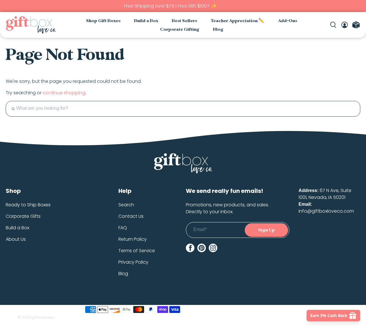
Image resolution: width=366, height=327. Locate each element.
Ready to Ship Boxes (28, 204)
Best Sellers (184, 21)
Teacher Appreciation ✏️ (237, 21)
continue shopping (64, 92)
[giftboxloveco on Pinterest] (201, 248)
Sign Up (266, 230)
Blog (218, 29)
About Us (16, 239)
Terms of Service (136, 250)
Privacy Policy (133, 262)
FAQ (122, 227)
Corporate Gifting (179, 29)
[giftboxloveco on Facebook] (190, 248)
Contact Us (131, 216)
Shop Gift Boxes (103, 21)
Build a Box (146, 21)
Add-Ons (287, 21)
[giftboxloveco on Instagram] (213, 248)
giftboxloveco (43, 317)
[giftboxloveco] (31, 25)
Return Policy (132, 239)
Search (126, 204)
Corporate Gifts (23, 216)
